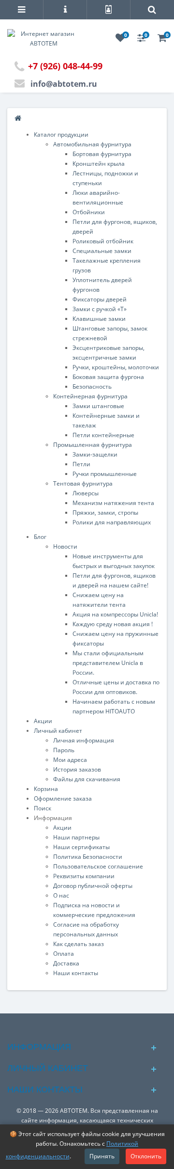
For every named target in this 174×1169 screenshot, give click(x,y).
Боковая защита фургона (108, 377)
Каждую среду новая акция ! (112, 624)
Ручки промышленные (104, 474)
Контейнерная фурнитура (90, 396)
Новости (65, 546)
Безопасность (92, 386)
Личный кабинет (58, 731)
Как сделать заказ (78, 944)
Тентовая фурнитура (83, 483)
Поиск (42, 808)
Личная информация (83, 740)
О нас (61, 895)
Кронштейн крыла (98, 163)
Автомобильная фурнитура (92, 144)
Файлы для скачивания (86, 779)
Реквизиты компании (84, 876)
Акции (43, 721)
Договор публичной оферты (92, 886)
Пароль (63, 750)
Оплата (63, 953)
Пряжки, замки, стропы (105, 512)
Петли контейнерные (103, 435)
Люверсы (85, 493)
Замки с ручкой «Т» (99, 309)
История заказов (77, 769)
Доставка (66, 963)
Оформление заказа (63, 798)
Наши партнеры (76, 837)
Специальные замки (101, 251)
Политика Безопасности (87, 857)
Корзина (46, 789)
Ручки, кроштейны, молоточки (115, 367)
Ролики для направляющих (111, 522)
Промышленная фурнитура (92, 445)
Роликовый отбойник (102, 241)
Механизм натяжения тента (113, 503)
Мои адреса (70, 760)
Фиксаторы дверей (99, 299)
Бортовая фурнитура (101, 154)
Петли (81, 464)
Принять (102, 1156)
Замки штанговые (98, 406)
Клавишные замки (99, 319)
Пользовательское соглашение (98, 866)
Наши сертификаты (81, 847)
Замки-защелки (94, 454)
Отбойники (88, 212)
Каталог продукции (61, 134)
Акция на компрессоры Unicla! (115, 614)
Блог (40, 537)
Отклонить (145, 1156)
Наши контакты (75, 973)
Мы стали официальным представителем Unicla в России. (108, 663)
